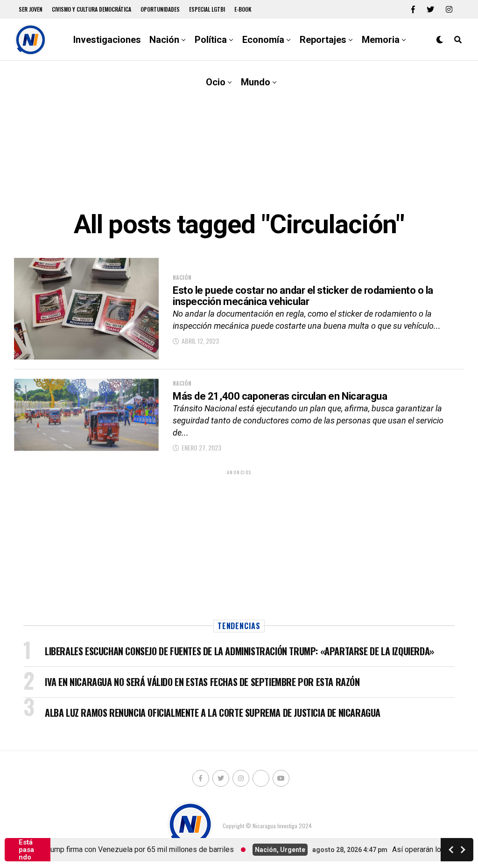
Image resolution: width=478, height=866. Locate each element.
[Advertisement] (239, 135)
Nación (164, 39)
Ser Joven (30, 9)
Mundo (255, 82)
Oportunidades (160, 9)
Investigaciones (107, 39)
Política (211, 39)
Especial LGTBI (207, 9)
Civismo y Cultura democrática (91, 9)
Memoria (381, 39)
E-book (243, 9)
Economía (263, 39)
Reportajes (323, 39)
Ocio (215, 82)
